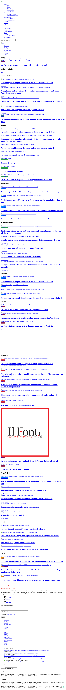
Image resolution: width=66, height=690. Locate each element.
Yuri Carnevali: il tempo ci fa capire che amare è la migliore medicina (30, 536)
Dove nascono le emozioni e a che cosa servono (20, 507)
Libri (5, 26)
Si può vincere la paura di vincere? (15, 515)
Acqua (8, 7)
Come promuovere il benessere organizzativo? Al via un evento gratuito (30, 580)
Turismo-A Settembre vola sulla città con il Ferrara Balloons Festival (29, 461)
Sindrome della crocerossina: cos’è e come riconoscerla (23, 490)
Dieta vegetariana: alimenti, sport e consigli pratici (22, 248)
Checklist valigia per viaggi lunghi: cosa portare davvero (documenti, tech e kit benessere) (26, 661)
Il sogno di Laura (8, 163)
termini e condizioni (10, 614)
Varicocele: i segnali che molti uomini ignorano (20, 155)
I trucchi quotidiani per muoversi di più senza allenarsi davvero (27, 83)
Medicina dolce (8, 37)
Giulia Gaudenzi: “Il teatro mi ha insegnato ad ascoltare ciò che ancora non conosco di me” (27, 650)
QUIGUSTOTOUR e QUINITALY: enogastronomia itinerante (26, 180)
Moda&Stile (7, 30)
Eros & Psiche (10, 11)
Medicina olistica (11, 14)
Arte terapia (10, 8)
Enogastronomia (11, 18)
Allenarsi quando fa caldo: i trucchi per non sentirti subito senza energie (30, 192)
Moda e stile (7, 637)
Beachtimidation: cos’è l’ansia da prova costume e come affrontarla (28, 219)
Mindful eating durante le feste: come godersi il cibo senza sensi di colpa (30, 240)
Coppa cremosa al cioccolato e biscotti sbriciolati (21, 256)
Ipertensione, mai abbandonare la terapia (18, 405)
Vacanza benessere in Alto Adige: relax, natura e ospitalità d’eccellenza (30, 318)
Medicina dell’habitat (12, 15)
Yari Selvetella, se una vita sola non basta (18, 543)
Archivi (3, 668)
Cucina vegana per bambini (12, 171)
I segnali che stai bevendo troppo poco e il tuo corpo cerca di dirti (28, 132)
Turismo (6, 21)
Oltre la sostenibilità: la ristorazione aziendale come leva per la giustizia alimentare (24, 656)
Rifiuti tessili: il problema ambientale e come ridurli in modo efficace (21, 653)
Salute (5, 12)
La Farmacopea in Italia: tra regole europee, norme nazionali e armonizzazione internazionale (27, 659)
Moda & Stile (10, 10)
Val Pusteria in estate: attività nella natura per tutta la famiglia (27, 326)
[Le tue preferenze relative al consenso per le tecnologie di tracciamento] (63, 687)
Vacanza (6, 644)
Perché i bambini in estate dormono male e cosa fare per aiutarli (27, 148)
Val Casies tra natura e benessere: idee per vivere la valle (24, 65)
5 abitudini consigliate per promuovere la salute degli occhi (15, 58)
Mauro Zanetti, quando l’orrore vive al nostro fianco (23, 529)
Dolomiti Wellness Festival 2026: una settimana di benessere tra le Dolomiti (32, 561)
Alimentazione (7, 17)
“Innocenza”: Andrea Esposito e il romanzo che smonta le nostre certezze (31, 101)
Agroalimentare (11, 20)
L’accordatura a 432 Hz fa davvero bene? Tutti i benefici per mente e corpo (32, 211)
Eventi (5, 24)
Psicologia (6, 641)
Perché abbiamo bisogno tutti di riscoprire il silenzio (22, 110)
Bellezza (9, 5)
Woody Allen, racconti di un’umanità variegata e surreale (24, 549)
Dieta (5, 643)
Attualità (6, 23)
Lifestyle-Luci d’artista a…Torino (15, 469)
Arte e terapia (7, 635)
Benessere (6, 4)
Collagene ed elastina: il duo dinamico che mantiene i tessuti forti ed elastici (32, 298)
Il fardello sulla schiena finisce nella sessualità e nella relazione (26, 499)
